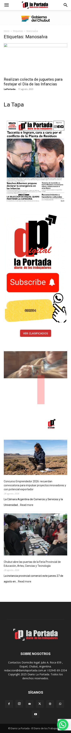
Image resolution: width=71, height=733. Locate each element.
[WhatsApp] (60, 704)
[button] (6, 5)
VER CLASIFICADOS (35, 333)
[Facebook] (9, 704)
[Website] (50, 704)
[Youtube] (35, 714)
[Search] (65, 5)
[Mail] (29, 704)
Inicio (6, 31)
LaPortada (10, 89)
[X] (40, 704)
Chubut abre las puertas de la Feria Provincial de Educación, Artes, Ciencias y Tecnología (32, 563)
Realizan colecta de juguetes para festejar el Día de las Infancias (33, 81)
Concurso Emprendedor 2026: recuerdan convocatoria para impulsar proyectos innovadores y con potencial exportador (35, 485)
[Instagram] (19, 704)
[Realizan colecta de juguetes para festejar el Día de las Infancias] (35, 58)
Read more (26, 505)
